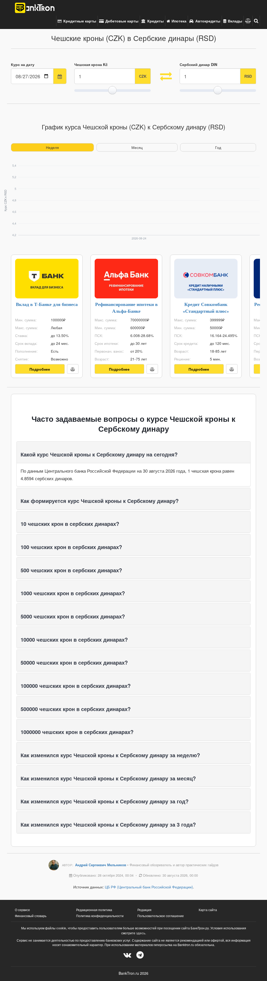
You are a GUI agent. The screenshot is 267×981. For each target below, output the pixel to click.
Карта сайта (208, 909)
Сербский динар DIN (198, 64)
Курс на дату (22, 64)
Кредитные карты (79, 20)
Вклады (234, 20)
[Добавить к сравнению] (72, 369)
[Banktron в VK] (127, 954)
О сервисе (22, 909)
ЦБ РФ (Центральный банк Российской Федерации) (149, 886)
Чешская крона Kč (91, 64)
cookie (61, 928)
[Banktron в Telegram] (140, 954)
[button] (256, 21)
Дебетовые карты (121, 20)
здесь (140, 933)
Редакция (144, 909)
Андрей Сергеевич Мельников (101, 864)
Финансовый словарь (30, 915)
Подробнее (39, 369)
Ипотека (178, 20)
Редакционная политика (94, 909)
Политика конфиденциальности (100, 915)
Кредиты (155, 20)
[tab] (133, 452)
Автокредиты (207, 20)
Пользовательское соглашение (160, 915)
